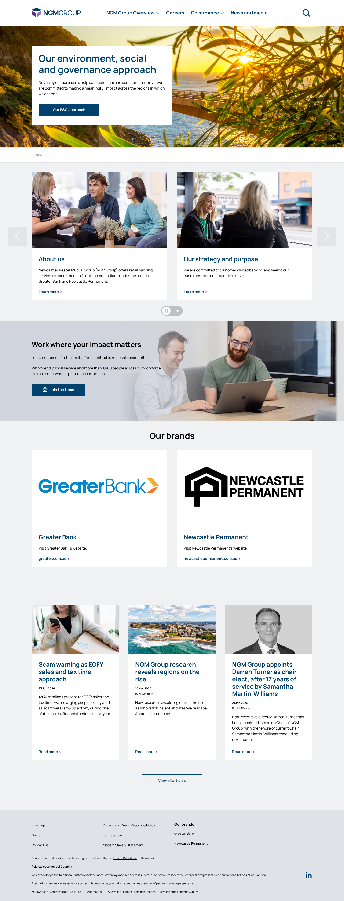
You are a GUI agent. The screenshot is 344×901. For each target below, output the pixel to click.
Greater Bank (58, 537)
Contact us (40, 845)
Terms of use (112, 835)
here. (264, 875)
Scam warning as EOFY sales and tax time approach (71, 672)
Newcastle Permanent (216, 537)
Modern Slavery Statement (123, 845)
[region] (172, 246)
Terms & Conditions (125, 858)
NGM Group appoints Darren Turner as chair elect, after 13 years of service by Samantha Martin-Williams (264, 679)
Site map (38, 825)
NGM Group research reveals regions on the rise (167, 672)
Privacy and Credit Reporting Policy (129, 825)
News (36, 835)
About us (52, 259)
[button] (133, 13)
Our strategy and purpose (221, 259)
